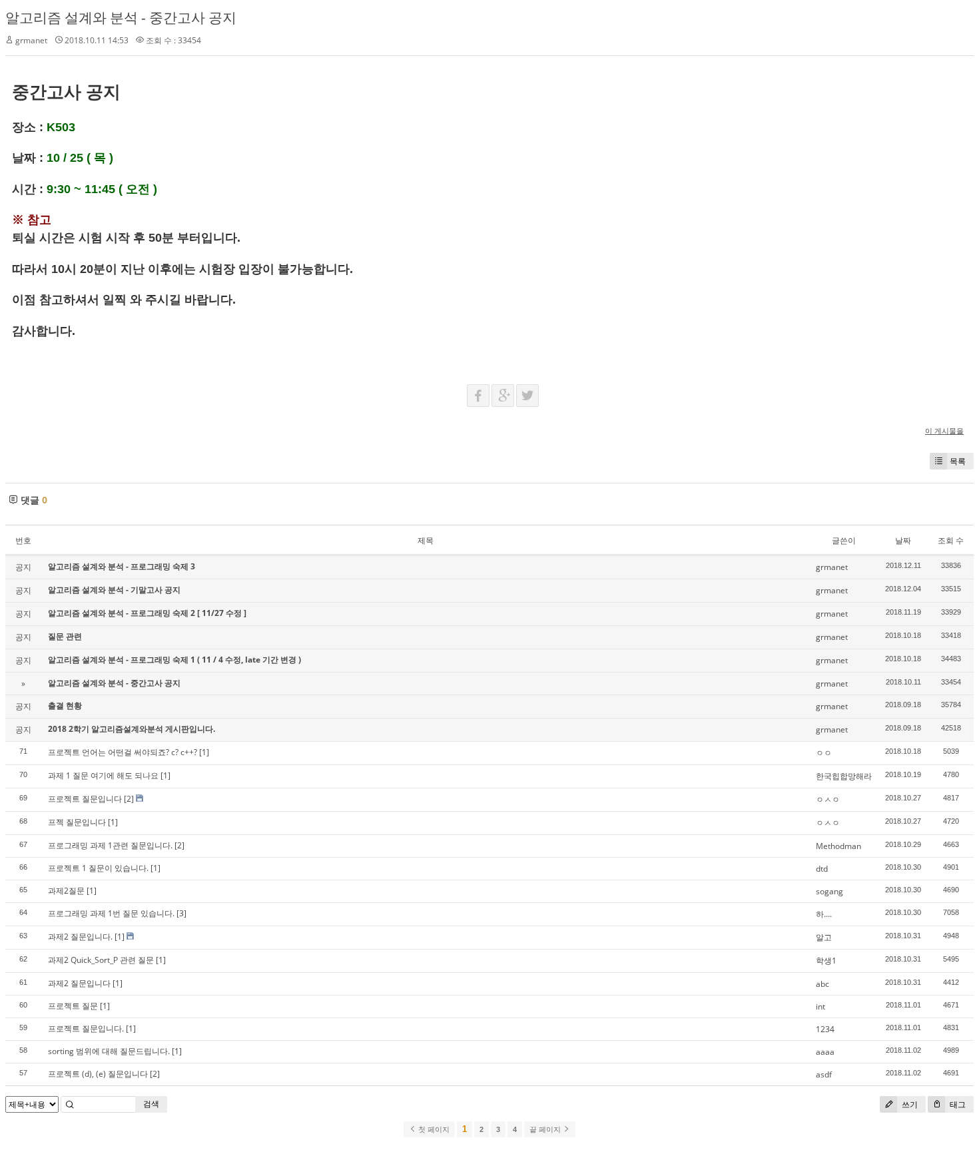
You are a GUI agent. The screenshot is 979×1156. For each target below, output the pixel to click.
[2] (129, 798)
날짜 (903, 540)
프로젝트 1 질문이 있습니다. (98, 868)
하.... (824, 914)
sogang (829, 891)
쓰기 (909, 1104)
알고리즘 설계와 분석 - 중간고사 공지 (120, 17)
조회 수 (951, 540)
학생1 (826, 960)
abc (822, 984)
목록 (958, 461)
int (820, 1006)
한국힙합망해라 (844, 776)
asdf (824, 1074)
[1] (204, 752)
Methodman (838, 846)
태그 (957, 1104)
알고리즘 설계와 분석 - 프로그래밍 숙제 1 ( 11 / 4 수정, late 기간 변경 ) (174, 659)
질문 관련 (65, 636)
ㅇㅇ (824, 752)
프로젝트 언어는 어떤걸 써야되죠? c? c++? (122, 752)
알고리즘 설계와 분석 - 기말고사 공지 (114, 589)
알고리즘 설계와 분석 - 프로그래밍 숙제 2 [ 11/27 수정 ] (147, 613)
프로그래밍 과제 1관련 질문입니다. (110, 845)
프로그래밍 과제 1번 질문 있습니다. (111, 913)
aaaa (825, 1051)
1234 (825, 1029)
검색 (151, 1103)
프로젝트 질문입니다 (85, 798)
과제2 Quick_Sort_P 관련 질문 (101, 960)
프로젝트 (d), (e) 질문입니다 (98, 1073)
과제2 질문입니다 (79, 983)
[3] (181, 913)
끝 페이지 (546, 1129)
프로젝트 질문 (73, 1005)
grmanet (31, 40)
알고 (824, 937)
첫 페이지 (433, 1129)
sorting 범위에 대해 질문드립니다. (109, 1051)
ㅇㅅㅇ (828, 799)
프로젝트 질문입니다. (86, 1028)
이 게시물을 (944, 430)
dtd (822, 868)
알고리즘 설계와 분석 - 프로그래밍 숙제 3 (121, 566)
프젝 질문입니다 (77, 822)
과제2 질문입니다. (80, 936)
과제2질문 (66, 890)
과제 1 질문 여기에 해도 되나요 (103, 775)
